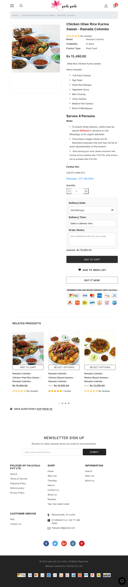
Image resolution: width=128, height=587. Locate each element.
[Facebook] (46, 543)
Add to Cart (28, 367)
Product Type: (73, 48)
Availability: (72, 43)
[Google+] (64, 543)
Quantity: (71, 185)
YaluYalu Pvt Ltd (74, 566)
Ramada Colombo (95, 39)
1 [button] (59, 403)
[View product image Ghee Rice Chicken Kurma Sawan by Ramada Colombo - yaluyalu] (36, 48)
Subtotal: (71, 250)
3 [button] (65, 403)
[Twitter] (55, 543)
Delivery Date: (77, 202)
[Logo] (64, 5)
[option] (36, 48)
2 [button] (62, 403)
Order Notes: (77, 230)
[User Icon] (106, 5)
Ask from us (44, 409)
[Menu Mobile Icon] (12, 6)
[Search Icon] (21, 5)
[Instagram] (73, 543)
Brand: (69, 39)
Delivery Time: (77, 217)
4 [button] (68, 403)
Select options (64, 367)
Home (15, 15)
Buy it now (92, 280)
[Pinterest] (82, 543)
